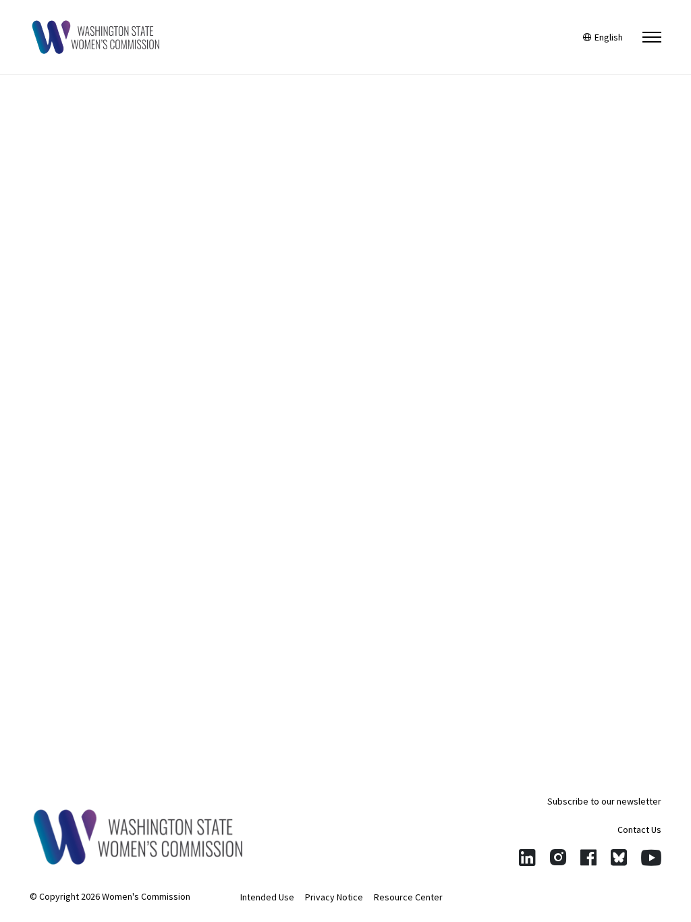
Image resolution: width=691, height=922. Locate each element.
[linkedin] (527, 857)
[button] (651, 37)
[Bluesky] (619, 857)
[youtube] (651, 857)
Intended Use (267, 897)
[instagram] (558, 857)
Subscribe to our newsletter (604, 801)
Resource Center (408, 897)
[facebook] (588, 857)
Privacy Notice (334, 897)
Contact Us (639, 829)
